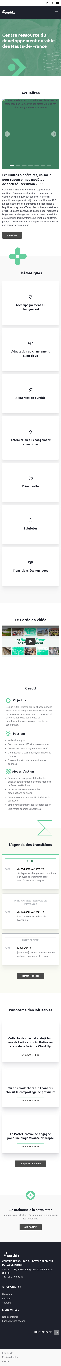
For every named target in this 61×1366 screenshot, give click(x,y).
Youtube (6, 1302)
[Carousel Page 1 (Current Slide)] (12, 165)
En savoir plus (32, 1056)
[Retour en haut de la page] (56, 1332)
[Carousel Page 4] (30, 165)
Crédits (5, 1361)
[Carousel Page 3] (24, 165)
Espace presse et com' (13, 1321)
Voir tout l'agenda (31, 976)
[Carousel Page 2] (18, 165)
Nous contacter (10, 1316)
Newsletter (7, 1294)
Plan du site (7, 1353)
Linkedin (6, 1298)
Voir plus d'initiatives (30, 1163)
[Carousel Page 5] (36, 165)
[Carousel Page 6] (43, 165)
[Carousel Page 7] (49, 165)
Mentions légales (10, 1357)
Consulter (14, 236)
